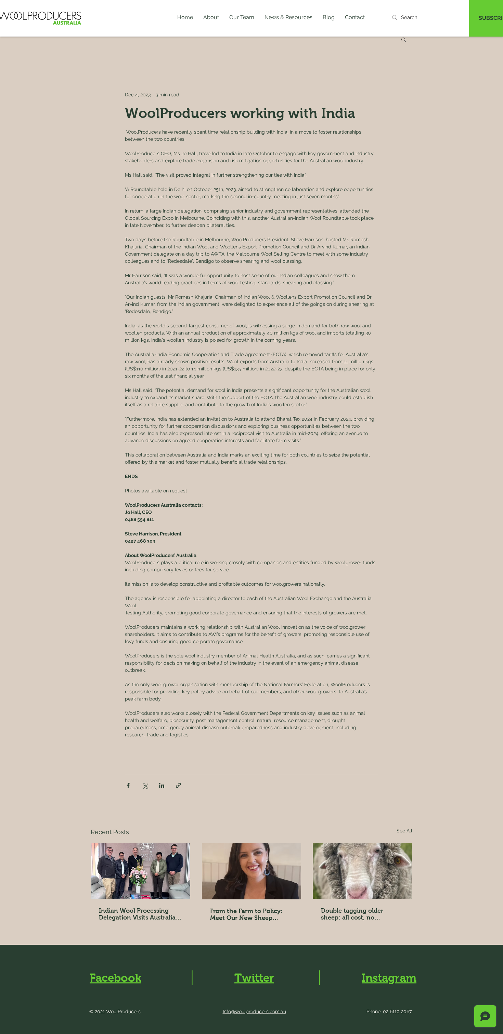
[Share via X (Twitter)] (145, 785)
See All (404, 830)
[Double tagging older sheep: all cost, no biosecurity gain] (362, 871)
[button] (288, 17)
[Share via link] (178, 785)
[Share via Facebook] (128, 785)
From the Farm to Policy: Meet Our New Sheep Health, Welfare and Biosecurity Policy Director (249, 914)
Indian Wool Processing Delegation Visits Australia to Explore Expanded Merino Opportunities (140, 914)
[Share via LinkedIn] (161, 785)
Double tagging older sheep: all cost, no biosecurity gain (352, 914)
